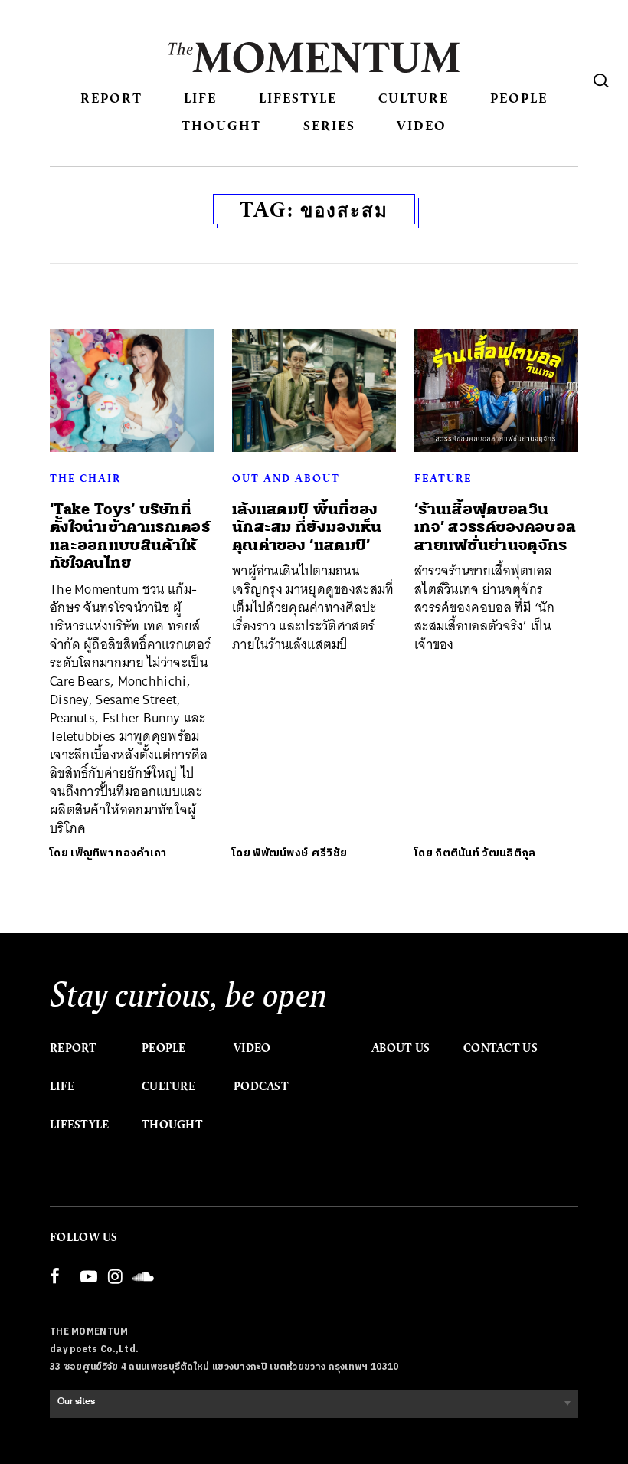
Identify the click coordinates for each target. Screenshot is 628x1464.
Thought (221, 125)
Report (111, 97)
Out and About (286, 478)
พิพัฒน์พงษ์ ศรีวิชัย (300, 853)
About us (400, 1048)
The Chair (85, 478)
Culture (413, 97)
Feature (443, 478)
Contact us (500, 1048)
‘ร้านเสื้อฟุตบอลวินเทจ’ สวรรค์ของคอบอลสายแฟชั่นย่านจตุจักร (495, 527)
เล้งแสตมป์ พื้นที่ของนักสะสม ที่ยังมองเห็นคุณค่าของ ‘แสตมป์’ (307, 527)
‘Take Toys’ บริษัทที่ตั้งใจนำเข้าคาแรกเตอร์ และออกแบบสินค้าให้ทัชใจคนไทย (130, 535)
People (519, 97)
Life (200, 97)
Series (329, 125)
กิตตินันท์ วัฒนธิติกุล (485, 853)
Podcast (261, 1086)
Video (421, 125)
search (601, 80)
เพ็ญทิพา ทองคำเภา (118, 853)
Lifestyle (298, 97)
